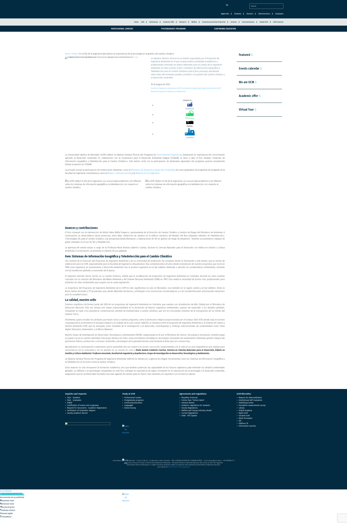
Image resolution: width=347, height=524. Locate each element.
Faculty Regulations (189, 408)
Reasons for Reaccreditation (250, 397)
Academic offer (168, 22)
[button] (12, 494)
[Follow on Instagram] (250, 437)
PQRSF (69, 402)
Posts (74, 53)
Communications (248, 22)
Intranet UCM (244, 415)
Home (136, 22)
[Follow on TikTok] (266, 437)
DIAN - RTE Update (189, 415)
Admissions (153, 22)
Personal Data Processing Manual (179, 467)
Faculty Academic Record (77, 413)
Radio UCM (243, 413)
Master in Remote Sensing (119, 173)
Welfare (194, 22)
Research (182, 22)
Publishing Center (246, 402)
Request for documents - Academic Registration (87, 408)
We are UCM (246, 82)
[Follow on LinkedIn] (260, 437)
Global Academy (245, 410)
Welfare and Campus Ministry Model (196, 410)
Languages (128, 405)
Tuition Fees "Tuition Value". (193, 400)
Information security (247, 426)
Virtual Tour (246, 109)
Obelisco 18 (243, 423)
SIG (240, 420)
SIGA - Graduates (74, 400)
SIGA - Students (73, 397)
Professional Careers (122, 28)
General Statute (187, 402)
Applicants (225, 14)
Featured (244, 55)
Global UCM (264, 22)
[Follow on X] (244, 437)
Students (237, 14)
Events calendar (249, 68)
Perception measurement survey (252, 405)
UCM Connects (278, 22)
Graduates (279, 14)
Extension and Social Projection (213, 22)
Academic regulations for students (195, 405)
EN (227, 5)
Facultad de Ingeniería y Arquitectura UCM (165, 88)
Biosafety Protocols (189, 397)
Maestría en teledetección (177, 91)
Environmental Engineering (190, 88)
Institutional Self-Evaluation (250, 400)
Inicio (67, 53)
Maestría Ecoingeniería (158, 91)
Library (242, 408)
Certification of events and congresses (83, 405)
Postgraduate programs (173, 28)
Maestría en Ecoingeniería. (148, 173)
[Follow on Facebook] (239, 437)
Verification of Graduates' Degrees (81, 410)
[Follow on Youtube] (255, 437)
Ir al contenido (5, 491)
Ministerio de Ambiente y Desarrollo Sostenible (153, 169)
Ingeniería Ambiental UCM (211, 88)
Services (234, 22)
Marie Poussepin (245, 418)
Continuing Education (225, 28)
